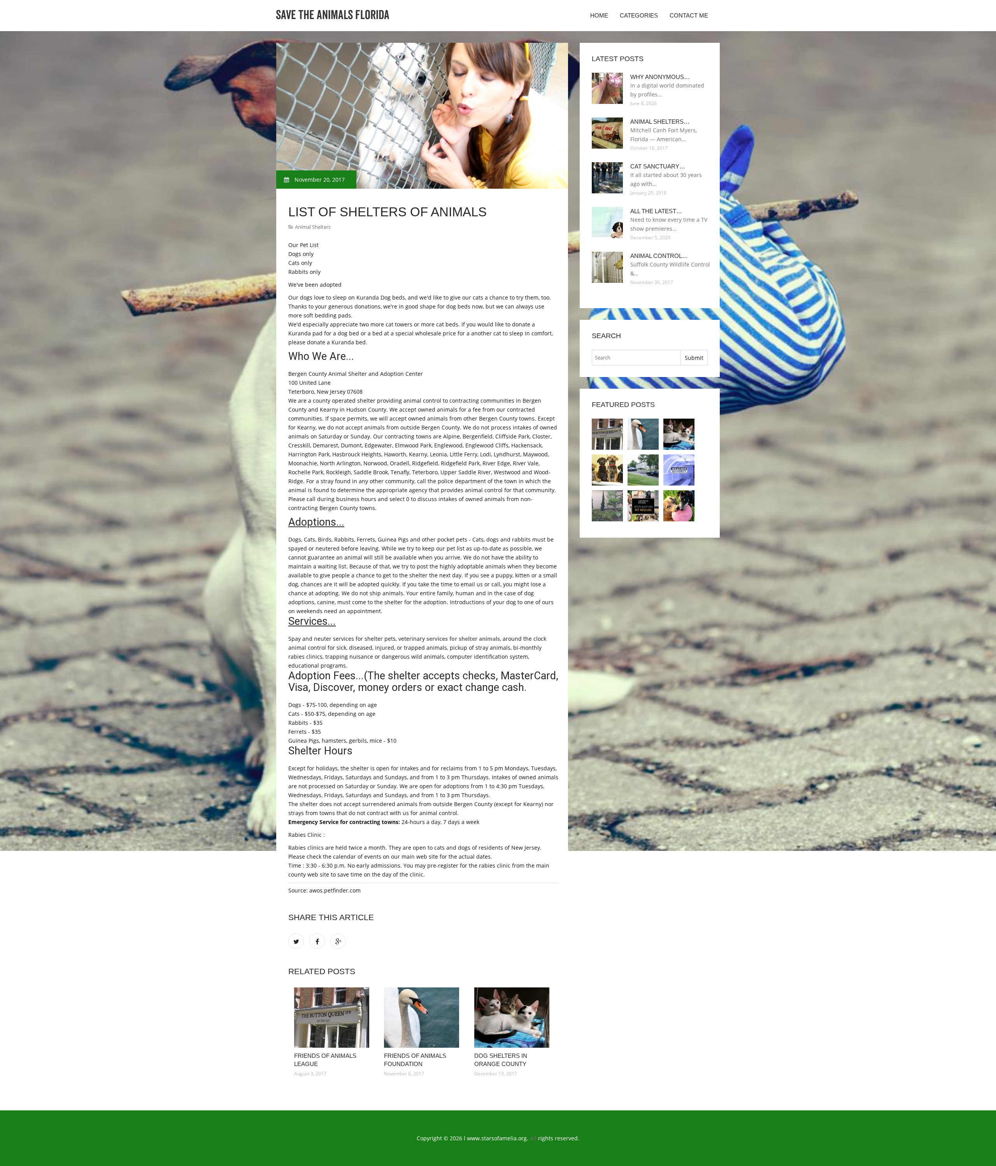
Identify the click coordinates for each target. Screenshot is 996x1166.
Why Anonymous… (660, 77)
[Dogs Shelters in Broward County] (607, 470)
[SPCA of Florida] (607, 505)
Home (599, 15)
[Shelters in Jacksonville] (678, 470)
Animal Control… (659, 255)
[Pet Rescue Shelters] (643, 505)
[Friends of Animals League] (333, 1017)
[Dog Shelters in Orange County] (513, 1017)
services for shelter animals (463, 638)
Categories (639, 15)
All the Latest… (656, 211)
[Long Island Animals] (678, 505)
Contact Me (689, 15)
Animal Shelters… (659, 121)
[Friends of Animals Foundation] (423, 1017)
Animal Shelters (313, 226)
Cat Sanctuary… (657, 166)
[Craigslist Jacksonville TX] (643, 470)
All (533, 1138)
